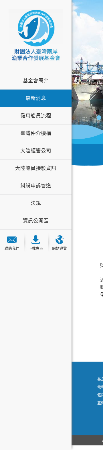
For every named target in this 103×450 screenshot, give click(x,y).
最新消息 (35, 98)
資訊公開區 (36, 221)
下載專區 (35, 248)
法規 (36, 203)
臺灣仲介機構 (35, 133)
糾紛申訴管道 (35, 186)
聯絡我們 (12, 248)
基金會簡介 (36, 81)
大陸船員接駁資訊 (35, 168)
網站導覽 (59, 248)
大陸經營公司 (35, 151)
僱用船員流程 (35, 116)
